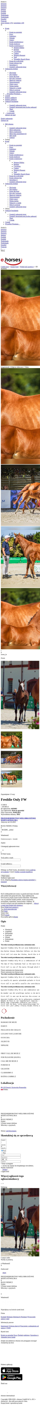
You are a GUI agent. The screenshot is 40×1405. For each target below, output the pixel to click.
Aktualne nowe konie (8, 1337)
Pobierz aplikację (11, 98)
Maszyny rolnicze (15, 80)
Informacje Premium (20, 1317)
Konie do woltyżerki (16, 61)
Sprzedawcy (13, 65)
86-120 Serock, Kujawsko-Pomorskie (13, 1087)
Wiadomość (5, 1263)
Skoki (16, 917)
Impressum (4, 1326)
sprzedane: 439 (19, 23)
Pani (4, 1151)
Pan (4, 1153)
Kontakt (3, 1317)
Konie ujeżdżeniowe (16, 42)
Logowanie (10, 114)
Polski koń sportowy (27, 267)
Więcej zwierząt (14, 90)
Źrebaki (12, 38)
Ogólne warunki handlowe (24, 872)
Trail (15, 57)
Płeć (2, 911)
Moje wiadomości (15, 132)
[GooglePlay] (11, 1380)
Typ (2, 909)
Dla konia (12, 73)
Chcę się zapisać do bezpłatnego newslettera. (18, 1166)
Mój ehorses (9, 124)
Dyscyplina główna (7, 917)
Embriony (12, 36)
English (3, 11)
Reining (16, 49)
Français (4, 21)
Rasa (2, 907)
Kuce (11, 34)
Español (3, 19)
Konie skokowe (14, 44)
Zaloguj (12, 137)
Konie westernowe (16, 46)
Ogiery (11, 40)
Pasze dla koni (14, 76)
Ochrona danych (14, 1326)
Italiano (3, 9)
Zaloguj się (4, 120)
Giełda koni (5, 267)
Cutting (16, 53)
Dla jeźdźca (13, 74)
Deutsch (3, 4)
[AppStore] (10, 1373)
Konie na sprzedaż (15, 32)
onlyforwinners (11, 1131)
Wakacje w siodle (15, 88)
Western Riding (19, 48)
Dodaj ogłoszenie (7, 118)
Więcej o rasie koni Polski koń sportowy (20, 904)
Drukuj (5, 1169)
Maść (2, 915)
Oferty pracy (13, 84)
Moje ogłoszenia (14, 130)
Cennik (7, 96)
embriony (26, 1335)
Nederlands (5, 15)
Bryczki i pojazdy (15, 78)
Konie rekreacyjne (15, 63)
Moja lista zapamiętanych (17, 134)
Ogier (6, 911)
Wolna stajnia (13, 86)
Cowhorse (17, 51)
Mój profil (12, 136)
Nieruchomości (14, 82)
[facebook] (4, 1392)
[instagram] (11, 1392)
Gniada (6, 915)
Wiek (2, 913)
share (4, 1273)
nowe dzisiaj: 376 (7, 23)
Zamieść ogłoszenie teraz (17, 67)
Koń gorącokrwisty (10, 909)
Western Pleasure (19, 55)
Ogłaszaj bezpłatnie (11, 101)
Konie (7, 28)
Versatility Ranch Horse (22, 59)
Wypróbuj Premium (13, 94)
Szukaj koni (14, 267)
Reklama (10, 1317)
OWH (8, 1328)
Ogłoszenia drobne (11, 69)
